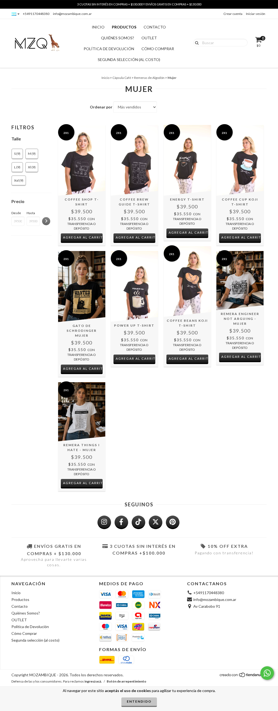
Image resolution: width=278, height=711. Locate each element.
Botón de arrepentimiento (126, 681)
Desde (16, 213)
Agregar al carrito (83, 237)
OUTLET (149, 38)
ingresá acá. (93, 681)
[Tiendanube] (243, 676)
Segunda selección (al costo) (129, 59)
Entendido (139, 701)
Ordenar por (101, 107)
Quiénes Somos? (117, 38)
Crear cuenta (232, 14)
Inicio (98, 27)
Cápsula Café (121, 78)
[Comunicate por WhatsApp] (267, 673)
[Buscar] (195, 42)
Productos (124, 27)
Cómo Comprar (157, 48)
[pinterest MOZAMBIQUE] (172, 522)
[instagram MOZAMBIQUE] (104, 522)
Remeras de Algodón (149, 78)
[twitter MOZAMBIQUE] (155, 522)
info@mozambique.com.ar (72, 14)
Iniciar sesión (255, 14)
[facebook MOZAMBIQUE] (121, 522)
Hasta (31, 213)
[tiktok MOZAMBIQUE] (138, 522)
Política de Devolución (109, 48)
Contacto (155, 27)
